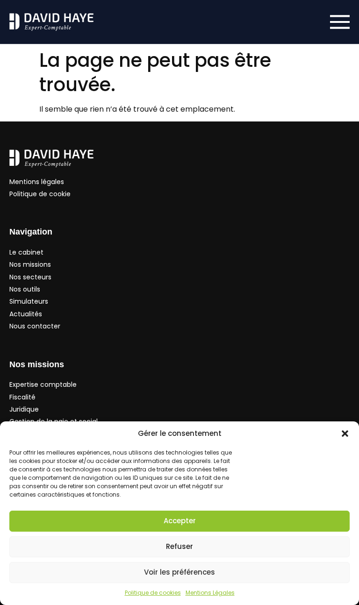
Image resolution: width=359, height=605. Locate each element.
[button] (345, 433)
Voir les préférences (179, 572)
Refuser (179, 546)
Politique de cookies (153, 593)
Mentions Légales (210, 593)
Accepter (180, 521)
